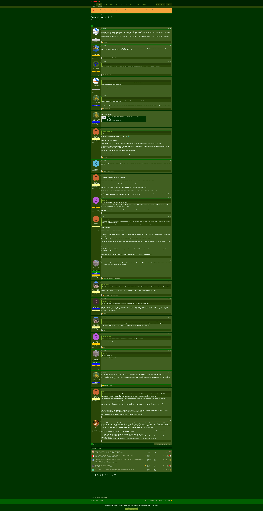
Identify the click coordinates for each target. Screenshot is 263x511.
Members (144, 4)
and (107, 74)
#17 (170, 350)
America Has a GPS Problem (102, 465)
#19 (170, 389)
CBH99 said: (104, 200)
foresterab (167, 460)
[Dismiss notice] (170, 10)
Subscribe (105, 4)
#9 (170, 174)
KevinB (167, 452)
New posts (93, 6)
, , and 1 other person (111, 278)
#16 (170, 333)
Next (101, 25)
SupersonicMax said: (106, 131)
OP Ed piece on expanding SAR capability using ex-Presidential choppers (114, 469)
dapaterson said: (105, 319)
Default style (95, 500)
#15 (170, 317)
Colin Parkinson (166, 470)
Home (93, 4)
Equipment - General (110, 466)
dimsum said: (105, 219)
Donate (111, 4)
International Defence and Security (110, 456)
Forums (99, 4)
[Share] (169, 29)
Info (124, 4)
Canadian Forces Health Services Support (115, 452)
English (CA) (101, 500)
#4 (170, 78)
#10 (170, 197)
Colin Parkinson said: (106, 391)
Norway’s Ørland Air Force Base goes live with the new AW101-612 (123, 116)
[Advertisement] (107, 22)
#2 (170, 45)
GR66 (96, 456)
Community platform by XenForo (131, 502)
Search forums (99, 6)
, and (108, 171)
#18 (170, 372)
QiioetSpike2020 (95, 19)
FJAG (168, 466)
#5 (170, 95)
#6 (170, 112)
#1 (170, 28)
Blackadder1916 (98, 452)
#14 (170, 298)
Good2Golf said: (105, 284)
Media (130, 4)
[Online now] (96, 134)
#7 (170, 128)
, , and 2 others (110, 57)
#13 (170, 282)
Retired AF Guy (98, 466)
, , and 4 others (111, 295)
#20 (170, 420)
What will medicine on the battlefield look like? (107, 451)
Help (165, 500)
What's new (117, 4)
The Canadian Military (110, 462)
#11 (170, 216)
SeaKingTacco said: (106, 301)
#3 (170, 61)
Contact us (147, 500)
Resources (137, 4)
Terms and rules (153, 500)
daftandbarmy (98, 462)
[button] (122, 4)
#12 (170, 260)
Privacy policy (160, 500)
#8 (170, 160)
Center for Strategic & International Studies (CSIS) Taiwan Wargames (114, 455)
